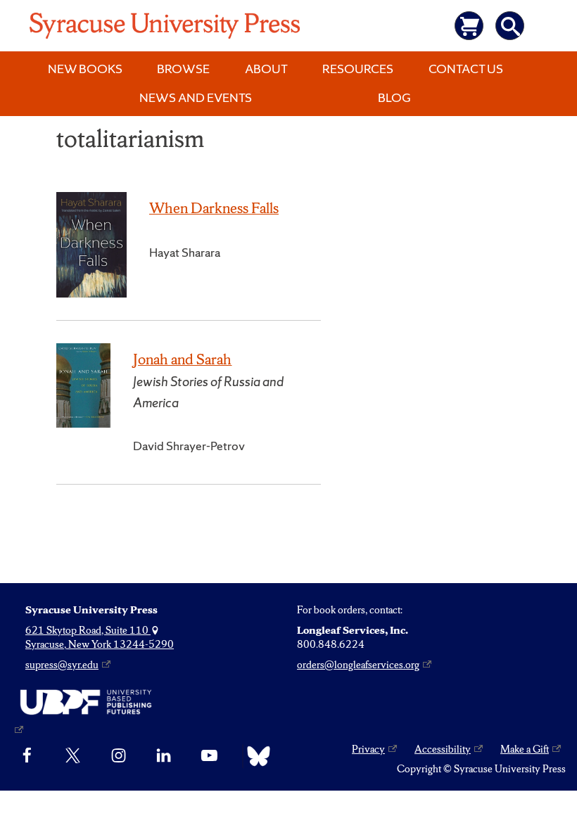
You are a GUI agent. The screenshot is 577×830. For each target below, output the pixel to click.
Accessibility (442, 749)
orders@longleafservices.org (358, 664)
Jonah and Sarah (182, 359)
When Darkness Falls (214, 207)
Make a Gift (524, 749)
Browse (183, 68)
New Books (85, 68)
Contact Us (466, 68)
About (266, 68)
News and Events (195, 97)
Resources (357, 68)
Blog (394, 97)
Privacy (368, 749)
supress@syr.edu (62, 664)
